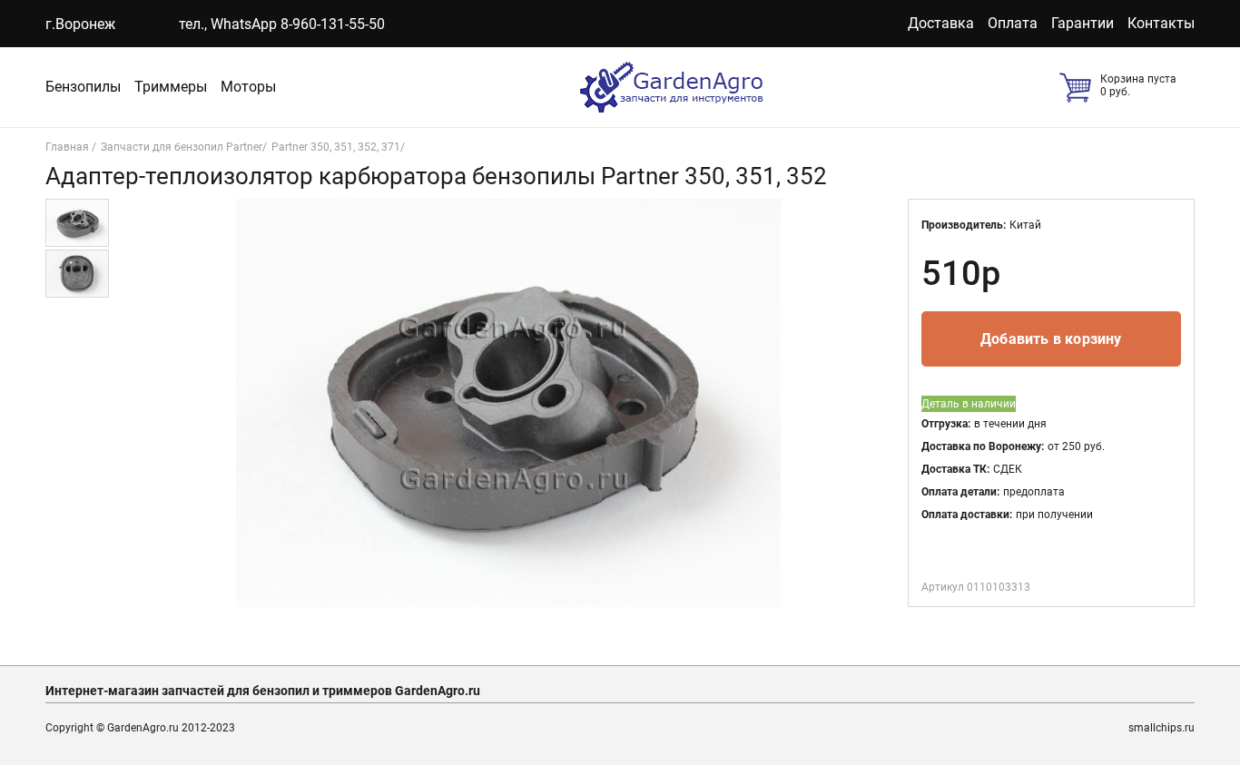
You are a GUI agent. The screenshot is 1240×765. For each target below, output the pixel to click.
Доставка (941, 23)
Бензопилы (83, 86)
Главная (68, 147)
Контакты (1161, 23)
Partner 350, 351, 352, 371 (335, 147)
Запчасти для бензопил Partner (181, 147)
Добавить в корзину (1051, 339)
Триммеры (170, 86)
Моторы (248, 86)
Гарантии (1082, 23)
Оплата (1013, 23)
